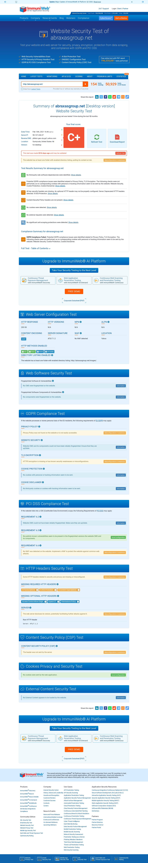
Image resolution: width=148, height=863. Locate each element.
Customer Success (49, 800)
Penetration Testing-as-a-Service (74, 837)
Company (47, 787)
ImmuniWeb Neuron (27, 794)
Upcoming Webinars (49, 825)
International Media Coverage (52, 817)
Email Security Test (26, 823)
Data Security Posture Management (75, 826)
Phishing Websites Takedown (73, 839)
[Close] (132, 2)
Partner (125, 9)
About (90, 76)
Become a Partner (97, 825)
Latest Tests (36, 76)
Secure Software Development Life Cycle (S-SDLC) (108, 793)
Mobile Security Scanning (72, 832)
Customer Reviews (49, 798)
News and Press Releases (51, 814)
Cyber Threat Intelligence (72, 821)
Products (24, 787)
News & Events (49, 811)
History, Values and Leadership (53, 793)
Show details (76, 175)
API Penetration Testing (71, 790)
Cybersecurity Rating (26, 836)
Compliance (24, 811)
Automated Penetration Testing (74, 803)
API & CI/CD (66, 76)
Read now (97, 2)
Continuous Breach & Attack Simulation (76, 813)
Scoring (79, 76)
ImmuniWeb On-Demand (28, 800)
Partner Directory (97, 822)
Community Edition (27, 817)
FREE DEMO (74, 291)
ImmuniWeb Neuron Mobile (29, 797)
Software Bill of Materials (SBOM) (102, 808)
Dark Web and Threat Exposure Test (31, 833)
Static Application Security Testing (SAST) (105, 803)
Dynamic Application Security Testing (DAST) (106, 798)
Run (85, 84)
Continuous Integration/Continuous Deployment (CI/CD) (110, 790)
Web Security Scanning (71, 850)
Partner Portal (96, 827)
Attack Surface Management (73, 800)
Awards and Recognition (51, 795)
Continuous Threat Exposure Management (77, 819)
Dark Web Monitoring (70, 824)
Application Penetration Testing (74, 795)
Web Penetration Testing (71, 847)
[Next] (142, 2)
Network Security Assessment (73, 834)
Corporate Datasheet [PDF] (74, 301)
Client (119, 9)
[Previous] (5, 2)
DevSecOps (95, 811)
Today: (121, 13)
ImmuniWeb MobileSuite (28, 803)
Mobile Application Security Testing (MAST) (105, 800)
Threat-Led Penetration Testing (74, 845)
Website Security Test (27, 825)
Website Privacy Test (26, 828)
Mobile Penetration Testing (72, 829)
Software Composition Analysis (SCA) (104, 806)
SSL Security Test (25, 820)
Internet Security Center (79, 13)
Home (23, 76)
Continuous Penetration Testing (74, 816)
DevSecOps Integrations (28, 809)
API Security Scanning (71, 793)
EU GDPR (99, 421)
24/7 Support (104, 9)
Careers (45, 806)
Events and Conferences (51, 820)
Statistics (122, 75)
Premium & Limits (104, 76)
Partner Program (97, 820)
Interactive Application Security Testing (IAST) (106, 795)
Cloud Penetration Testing (72, 806)
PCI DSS (100, 511)
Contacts (46, 803)
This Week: (107, 13)
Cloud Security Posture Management (75, 808)
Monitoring (52, 76)
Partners (95, 816)
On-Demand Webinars (50, 822)
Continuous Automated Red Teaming (75, 811)
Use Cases (68, 787)
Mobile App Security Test (28, 830)
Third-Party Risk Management (73, 842)
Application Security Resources (104, 787)
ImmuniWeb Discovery (27, 790)
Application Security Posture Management (77, 798)
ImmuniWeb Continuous (28, 806)
